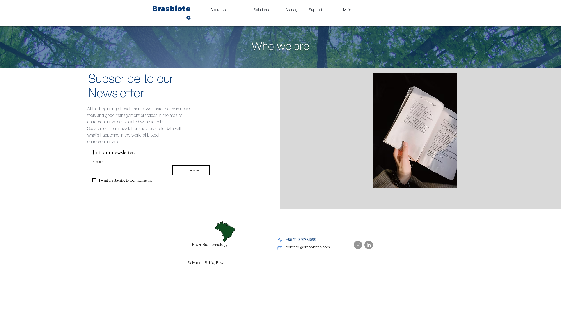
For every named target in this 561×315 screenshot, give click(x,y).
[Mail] (280, 248)
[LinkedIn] (368, 245)
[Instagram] (358, 245)
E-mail (97, 161)
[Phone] (279, 239)
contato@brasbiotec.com (308, 247)
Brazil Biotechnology (210, 244)
